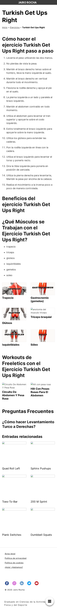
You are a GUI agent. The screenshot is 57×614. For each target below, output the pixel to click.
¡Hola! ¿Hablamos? (14, 567)
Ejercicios (15, 27)
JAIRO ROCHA (27, 2)
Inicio (4, 27)
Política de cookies (14, 563)
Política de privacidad (16, 558)
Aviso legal (10, 553)
